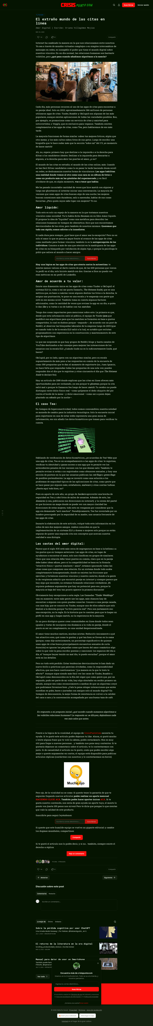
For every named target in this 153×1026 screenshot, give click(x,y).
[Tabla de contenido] (2, 513)
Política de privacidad (91, 997)
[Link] (32, 207)
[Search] (114, 5)
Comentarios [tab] (41, 894)
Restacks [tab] (52, 894)
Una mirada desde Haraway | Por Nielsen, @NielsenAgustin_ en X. (61, 931)
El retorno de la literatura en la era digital (64, 943)
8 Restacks (61, 862)
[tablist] (46, 893)
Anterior (44, 877)
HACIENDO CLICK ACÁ (48, 799)
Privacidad (73, 1010)
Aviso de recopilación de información (68, 997)
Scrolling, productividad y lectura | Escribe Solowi (55, 947)
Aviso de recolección (94, 1010)
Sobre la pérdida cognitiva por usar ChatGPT (63, 928)
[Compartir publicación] (119, 5)
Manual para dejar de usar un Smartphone (60, 959)
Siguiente (108, 877)
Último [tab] (50, 922)
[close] (98, 963)
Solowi (47, 949)
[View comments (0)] (46, 37)
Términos (81, 1010)
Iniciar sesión (143, 5)
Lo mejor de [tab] (41, 922)
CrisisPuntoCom (92, 733)
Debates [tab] (58, 922)
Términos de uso (76, 994)
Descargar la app (87, 1016)
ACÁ (102, 799)
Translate (40, 15)
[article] (76, 932)
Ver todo (41, 976)
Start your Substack (68, 1016)
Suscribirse (128, 5)
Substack (65, 1021)
